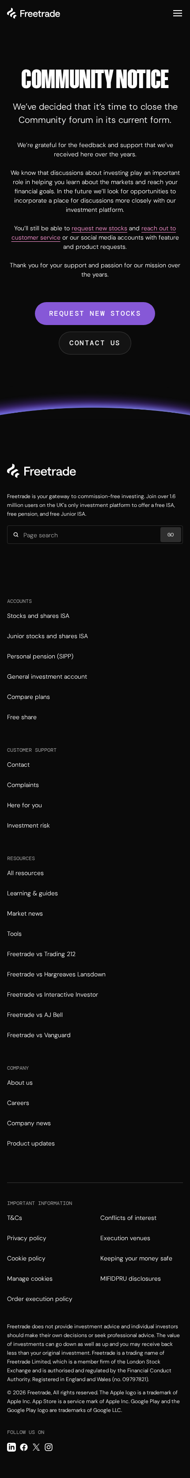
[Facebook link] (23, 1447)
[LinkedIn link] (11, 1447)
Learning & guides (32, 893)
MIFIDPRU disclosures (130, 1278)
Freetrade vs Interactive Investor (52, 994)
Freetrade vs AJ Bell (35, 1015)
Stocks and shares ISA (38, 616)
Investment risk (28, 825)
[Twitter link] (36, 1447)
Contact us (95, 342)
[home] (33, 13)
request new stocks (99, 228)
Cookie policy (26, 1258)
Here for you (24, 805)
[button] (177, 13)
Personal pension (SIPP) (40, 656)
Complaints (23, 785)
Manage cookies (30, 1278)
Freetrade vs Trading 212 (41, 954)
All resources (25, 873)
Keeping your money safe (136, 1258)
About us (20, 1082)
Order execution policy (39, 1299)
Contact (18, 765)
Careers (18, 1103)
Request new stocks (95, 313)
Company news (29, 1123)
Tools (14, 934)
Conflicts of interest (128, 1218)
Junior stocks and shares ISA (47, 636)
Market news (25, 913)
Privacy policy (26, 1238)
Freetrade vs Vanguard (39, 1035)
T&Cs (14, 1218)
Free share (22, 717)
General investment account (47, 676)
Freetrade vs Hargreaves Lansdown (56, 974)
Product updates (31, 1143)
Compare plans (28, 697)
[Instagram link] (48, 1447)
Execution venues (125, 1238)
